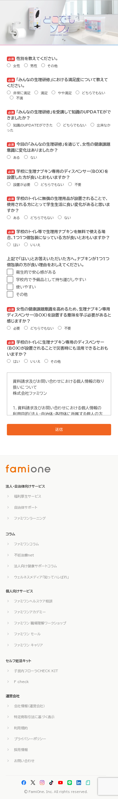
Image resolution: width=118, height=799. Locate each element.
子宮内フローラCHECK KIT (36, 670)
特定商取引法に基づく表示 (34, 716)
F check (21, 681)
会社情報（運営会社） (29, 706)
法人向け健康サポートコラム (35, 566)
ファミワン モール (27, 634)
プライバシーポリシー (30, 738)
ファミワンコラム (26, 544)
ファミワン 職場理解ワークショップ (40, 623)
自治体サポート (25, 507)
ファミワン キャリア (28, 645)
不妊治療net (24, 555)
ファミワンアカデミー (30, 612)
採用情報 (21, 749)
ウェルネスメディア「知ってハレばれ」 (41, 577)
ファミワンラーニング (30, 518)
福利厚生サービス (27, 496)
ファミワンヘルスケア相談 (33, 601)
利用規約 (21, 728)
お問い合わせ (24, 760)
